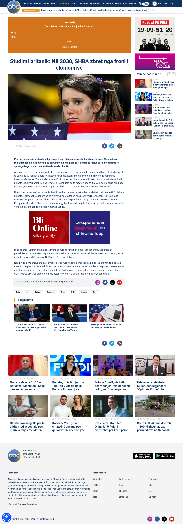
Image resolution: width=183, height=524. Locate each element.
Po (15, 32)
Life (125, 3)
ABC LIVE (162, 4)
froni (63, 292)
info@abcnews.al (31, 454)
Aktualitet (27, 3)
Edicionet (107, 3)
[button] (6, 517)
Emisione (94, 3)
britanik (38, 292)
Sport (74, 3)
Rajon (46, 3)
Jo (15, 37)
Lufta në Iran (64, 3)
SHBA (73, 292)
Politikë (37, 3)
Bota (18, 292)
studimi (84, 292)
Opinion (133, 3)
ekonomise (51, 292)
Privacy (12, 504)
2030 (27, 292)
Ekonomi (84, 3)
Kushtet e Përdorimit (27, 504)
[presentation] (169, 74)
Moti (117, 3)
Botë (53, 3)
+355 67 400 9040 (31, 457)
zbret (95, 292)
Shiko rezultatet (69, 47)
